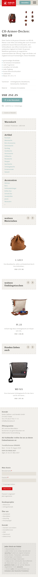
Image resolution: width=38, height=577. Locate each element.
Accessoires (11, 180)
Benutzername (7, 471)
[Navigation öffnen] (34, 2)
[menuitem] (19, 504)
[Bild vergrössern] (26, 12)
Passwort (5, 477)
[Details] (19, 249)
